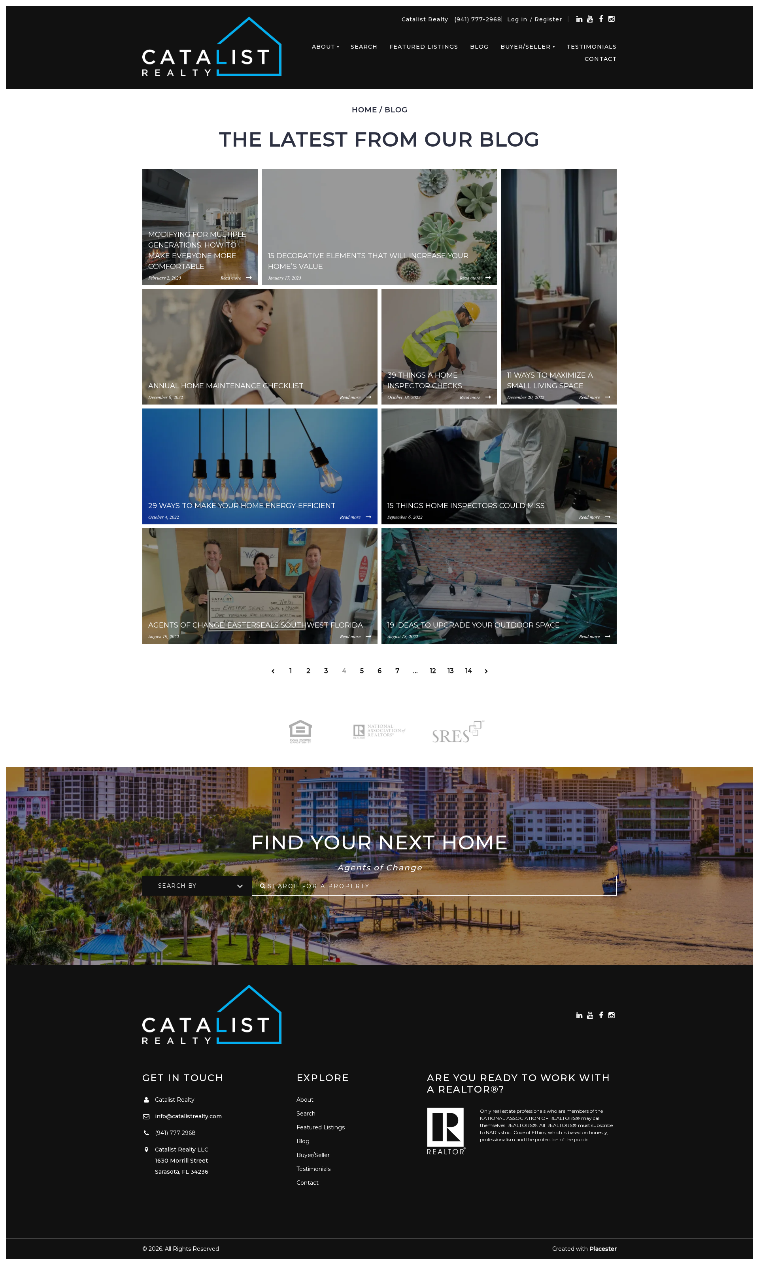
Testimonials (591, 46)
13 (450, 671)
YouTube (590, 19)
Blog (479, 46)
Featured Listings (423, 46)
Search (364, 46)
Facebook (600, 19)
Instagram (611, 19)
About (323, 46)
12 (433, 671)
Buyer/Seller (525, 46)
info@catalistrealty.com (188, 1116)
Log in (517, 19)
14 (468, 671)
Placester (603, 1248)
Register (548, 19)
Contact (601, 58)
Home (364, 110)
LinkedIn (579, 19)
